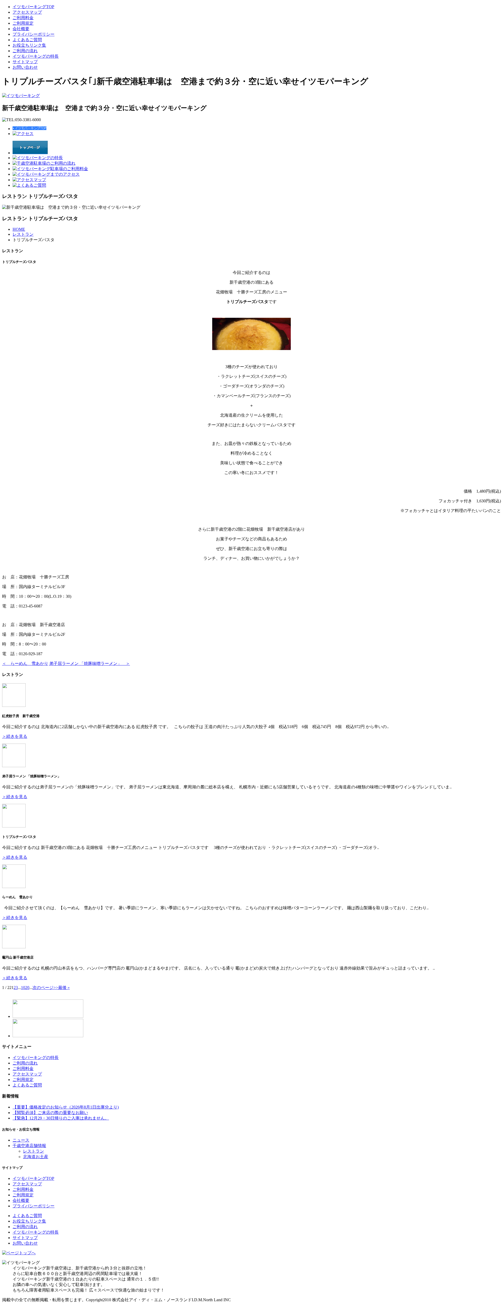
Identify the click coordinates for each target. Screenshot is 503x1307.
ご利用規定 (23, 23)
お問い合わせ (25, 67)
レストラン (23, 234)
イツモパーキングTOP (33, 6)
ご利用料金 (23, 17)
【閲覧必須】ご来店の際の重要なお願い (50, 1112)
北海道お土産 (35, 1156)
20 (27, 987)
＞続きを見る (14, 736)
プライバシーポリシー (33, 34)
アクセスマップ (27, 12)
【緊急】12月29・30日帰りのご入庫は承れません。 (61, 1118)
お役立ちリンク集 (29, 45)
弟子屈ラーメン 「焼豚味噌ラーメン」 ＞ (89, 663)
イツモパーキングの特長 (36, 56)
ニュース (21, 1140)
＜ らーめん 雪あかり (25, 663)
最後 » (64, 987)
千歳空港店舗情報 (29, 1145)
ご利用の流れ (25, 51)
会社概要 (21, 28)
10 (23, 987)
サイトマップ (25, 62)
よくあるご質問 (27, 39)
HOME (19, 229)
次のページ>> (45, 987)
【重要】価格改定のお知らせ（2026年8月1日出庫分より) (66, 1107)
